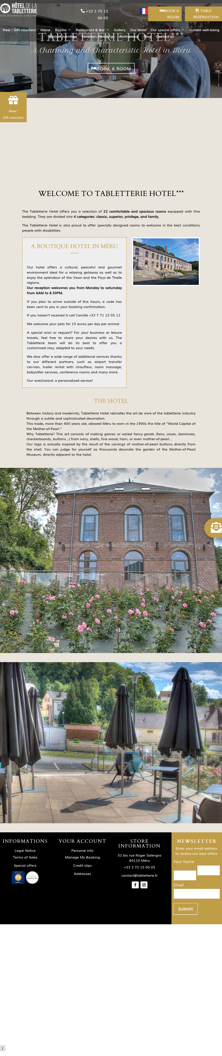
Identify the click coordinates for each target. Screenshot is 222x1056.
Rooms (61, 30)
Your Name (184, 864)
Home (45, 30)
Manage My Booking (82, 857)
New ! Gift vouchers (19, 30)
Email (180, 885)
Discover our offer (56, 1009)
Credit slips (82, 865)
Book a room (172, 13)
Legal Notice (25, 850)
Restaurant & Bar (90, 30)
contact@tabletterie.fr (139, 875)
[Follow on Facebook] (135, 884)
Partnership (129, 37)
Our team (138, 30)
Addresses (82, 873)
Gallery (120, 30)
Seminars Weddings (98, 37)
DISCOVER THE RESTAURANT (153, 812)
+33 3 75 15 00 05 (97, 14)
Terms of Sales (25, 857)
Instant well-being (204, 30)
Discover (111, 172)
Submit (185, 909)
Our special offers (165, 30)
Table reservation (206, 13)
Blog (147, 37)
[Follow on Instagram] (143, 884)
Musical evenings (62, 37)
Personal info (82, 850)
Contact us (165, 37)
